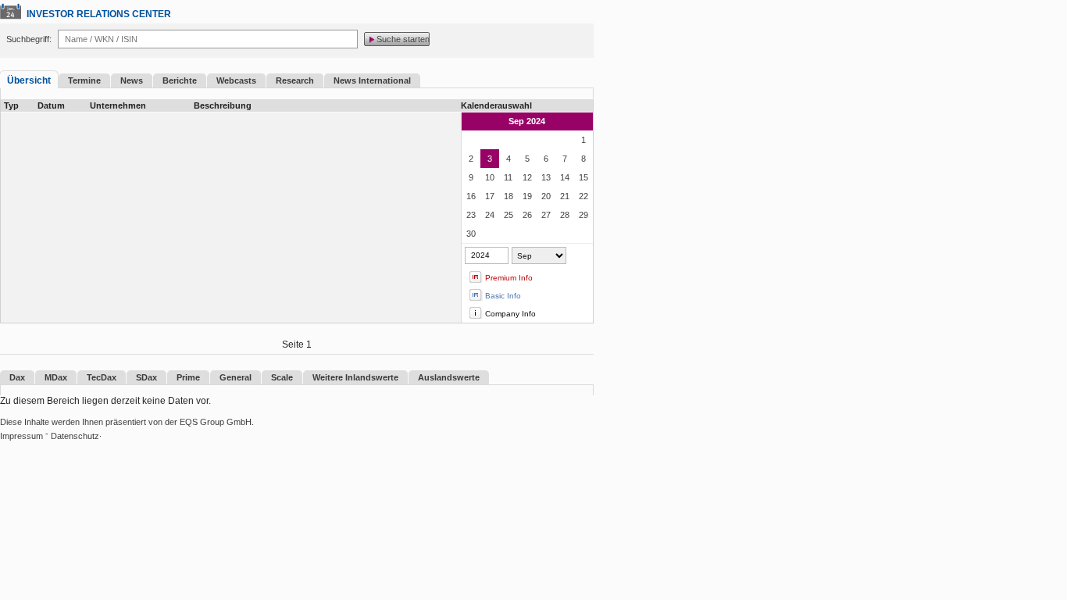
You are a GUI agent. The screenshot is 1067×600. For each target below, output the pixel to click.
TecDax (101, 377)
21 (564, 196)
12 (527, 177)
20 (546, 196)
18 (508, 196)
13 (546, 177)
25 (508, 215)
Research (295, 80)
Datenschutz (75, 436)
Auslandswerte (449, 377)
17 (489, 196)
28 (564, 215)
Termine (84, 80)
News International (372, 80)
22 (583, 196)
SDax (146, 377)
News (131, 80)
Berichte (179, 80)
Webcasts (236, 80)
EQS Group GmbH (216, 422)
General (235, 377)
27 (546, 215)
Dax (17, 377)
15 (583, 177)
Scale (282, 377)
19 (527, 196)
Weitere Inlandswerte (355, 377)
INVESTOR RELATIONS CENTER (99, 14)
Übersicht (29, 80)
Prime (188, 377)
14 (564, 177)
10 (489, 177)
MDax (56, 377)
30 (471, 233)
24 (489, 215)
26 (527, 215)
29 (583, 215)
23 (471, 215)
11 (508, 177)
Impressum (21, 436)
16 (471, 196)
